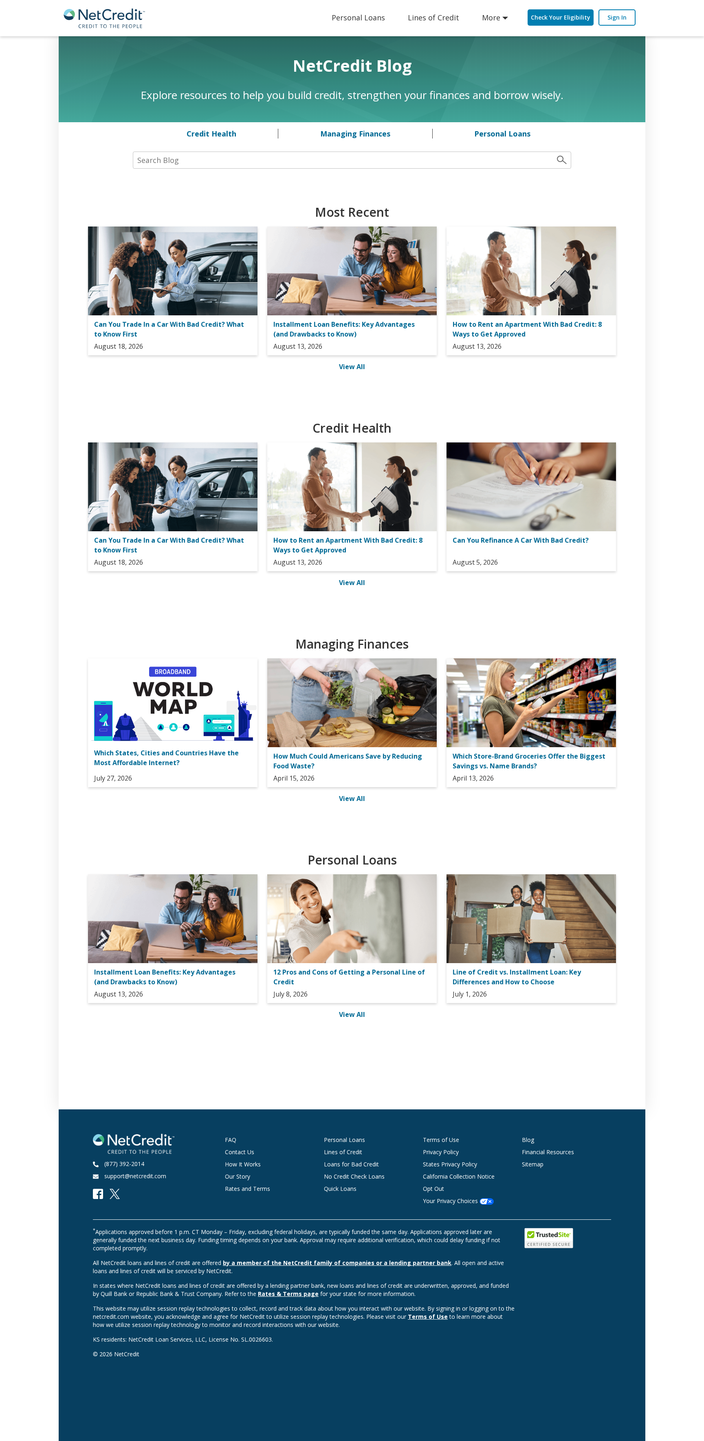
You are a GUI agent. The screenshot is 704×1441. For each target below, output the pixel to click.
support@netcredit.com (135, 1176)
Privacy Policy (441, 1152)
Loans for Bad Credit (351, 1164)
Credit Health (211, 134)
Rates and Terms (247, 1188)
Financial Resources (548, 1152)
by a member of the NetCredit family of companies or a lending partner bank (337, 1263)
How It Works (243, 1164)
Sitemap (532, 1164)
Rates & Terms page (288, 1294)
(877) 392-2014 (124, 1164)
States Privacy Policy (450, 1164)
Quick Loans (340, 1188)
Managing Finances (355, 134)
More (491, 17)
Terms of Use (441, 1140)
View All (352, 366)
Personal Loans (358, 17)
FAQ (230, 1140)
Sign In (617, 17)
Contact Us (239, 1152)
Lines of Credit (433, 17)
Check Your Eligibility (560, 17)
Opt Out (433, 1188)
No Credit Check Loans (354, 1176)
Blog (528, 1140)
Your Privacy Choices (451, 1201)
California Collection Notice (459, 1176)
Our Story (237, 1176)
